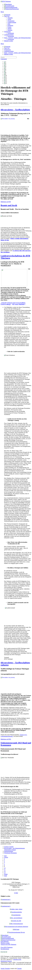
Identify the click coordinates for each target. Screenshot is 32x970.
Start (5, 855)
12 (4, 871)
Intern (6, 935)
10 (4, 868)
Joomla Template (5, 968)
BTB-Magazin (5, 941)
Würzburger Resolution (10, 853)
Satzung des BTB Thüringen (8, 944)
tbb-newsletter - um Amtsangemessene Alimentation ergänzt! (14, 849)
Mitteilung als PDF (6, 201)
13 (4, 872)
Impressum (11, 938)
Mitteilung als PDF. (6, 739)
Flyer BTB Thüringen (7, 947)
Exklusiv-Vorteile (8, 846)
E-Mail (16, 893)
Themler (19, 968)
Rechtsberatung (5, 949)
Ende (5, 875)
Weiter (6, 874)
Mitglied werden (5, 943)
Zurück (6, 857)
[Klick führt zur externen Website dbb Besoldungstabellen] (16, 912)
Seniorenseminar (8, 851)
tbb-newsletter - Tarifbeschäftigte (15, 110)
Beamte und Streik (9, 205)
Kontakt (8, 937)
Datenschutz (12, 940)
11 (4, 869)
